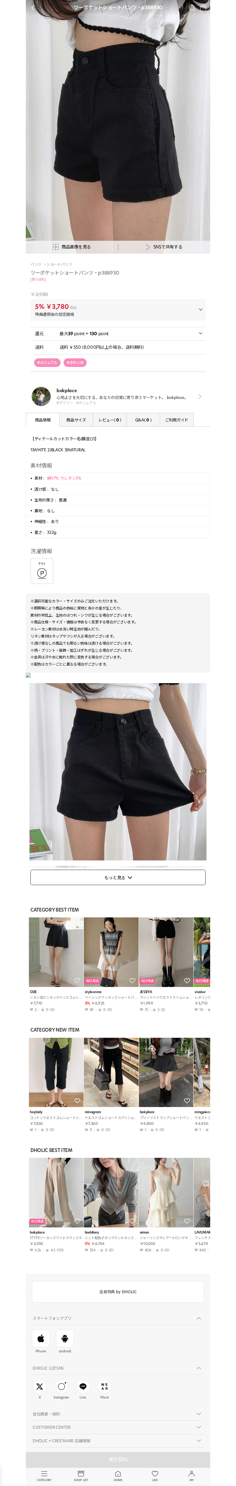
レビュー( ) (109, 420)
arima (144, 1232)
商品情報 (43, 420)
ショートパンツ (59, 264)
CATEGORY (44, 1480)
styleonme (93, 992)
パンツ (35, 264)
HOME (118, 1480)
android (65, 1351)
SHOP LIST (81, 1480)
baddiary (92, 1232)
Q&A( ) (143, 420)
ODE (33, 992)
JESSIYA (146, 992)
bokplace (147, 1112)
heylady (36, 1112)
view (199, 396)
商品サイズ (76, 420)
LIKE (155, 1480)
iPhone (40, 1351)
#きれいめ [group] (75, 362)
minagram (93, 1112)
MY (192, 1480)
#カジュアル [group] (47, 362)
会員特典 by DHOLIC (117, 1292)
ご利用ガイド (176, 420)
